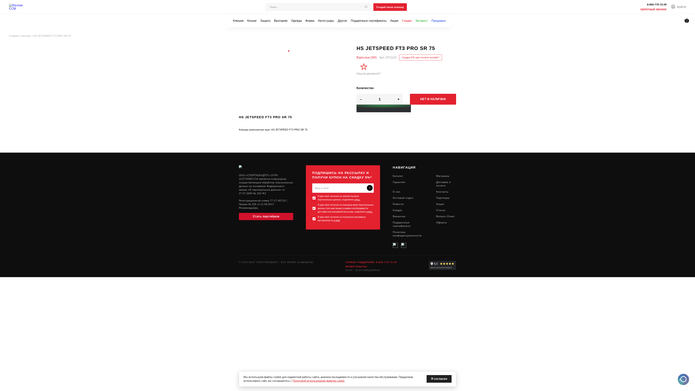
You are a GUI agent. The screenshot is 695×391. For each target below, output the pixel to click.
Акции (394, 20)
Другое (342, 20)
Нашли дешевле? (368, 73)
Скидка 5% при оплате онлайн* (420, 57)
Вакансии (399, 216)
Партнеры (443, 197)
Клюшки (238, 20)
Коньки (251, 20)
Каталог (398, 176)
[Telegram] (403, 245)
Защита (265, 20)
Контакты (442, 191)
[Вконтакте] (395, 245)
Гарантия (399, 182)
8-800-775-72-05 (657, 4)
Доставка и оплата (443, 184)
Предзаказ (438, 20)
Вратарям (280, 20)
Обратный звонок (653, 9)
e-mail (337, 220)
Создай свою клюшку (390, 7)
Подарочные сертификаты (369, 20)
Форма (309, 20)
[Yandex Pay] (384, 108)
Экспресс (421, 20)
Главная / (15, 35)
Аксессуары (326, 20)
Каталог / (27, 35)
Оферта (441, 222)
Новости (398, 204)
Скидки (407, 20)
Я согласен (439, 378)
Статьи (440, 210)
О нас (397, 191)
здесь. (357, 199)
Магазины (442, 176)
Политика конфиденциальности (407, 234)
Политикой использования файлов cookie (318, 380)
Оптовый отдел (403, 197)
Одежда (296, 20)
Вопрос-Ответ (445, 216)
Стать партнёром (266, 216)
